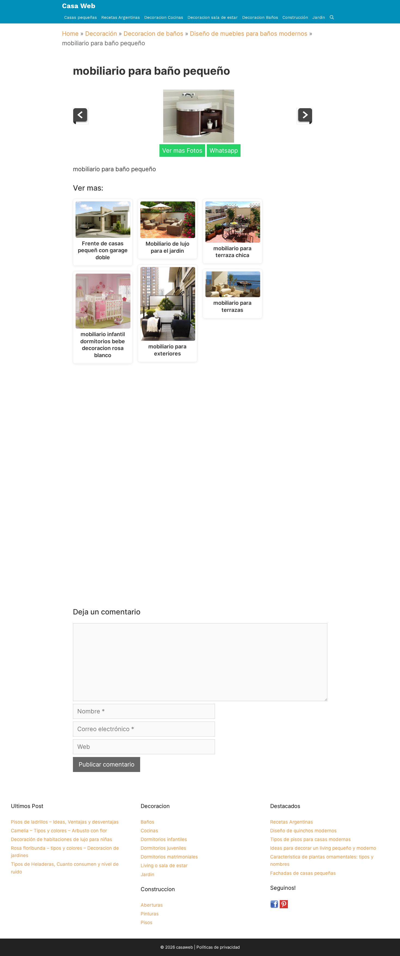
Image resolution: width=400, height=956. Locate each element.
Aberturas (152, 905)
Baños (147, 822)
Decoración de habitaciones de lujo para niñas (61, 839)
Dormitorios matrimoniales (169, 857)
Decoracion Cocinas (163, 17)
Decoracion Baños (260, 17)
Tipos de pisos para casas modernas (310, 839)
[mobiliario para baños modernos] (304, 122)
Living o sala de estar (164, 865)
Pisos (146, 922)
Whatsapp (224, 150)
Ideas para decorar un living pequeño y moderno (323, 848)
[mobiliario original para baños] (81, 122)
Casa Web (78, 6)
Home (70, 33)
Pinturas (150, 913)
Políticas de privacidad (218, 947)
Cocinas (149, 830)
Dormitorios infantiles (164, 839)
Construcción (295, 17)
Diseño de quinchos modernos (303, 830)
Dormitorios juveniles (163, 848)
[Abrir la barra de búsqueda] (332, 17)
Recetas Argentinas (120, 17)
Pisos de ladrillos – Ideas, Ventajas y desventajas (65, 822)
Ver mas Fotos (182, 150)
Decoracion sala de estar (212, 17)
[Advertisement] (201, 413)
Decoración (101, 33)
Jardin (318, 17)
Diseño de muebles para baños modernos (248, 33)
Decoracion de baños (153, 33)
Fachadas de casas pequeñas (303, 873)
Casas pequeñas (80, 17)
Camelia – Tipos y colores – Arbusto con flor (59, 830)
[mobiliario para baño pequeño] (198, 140)
